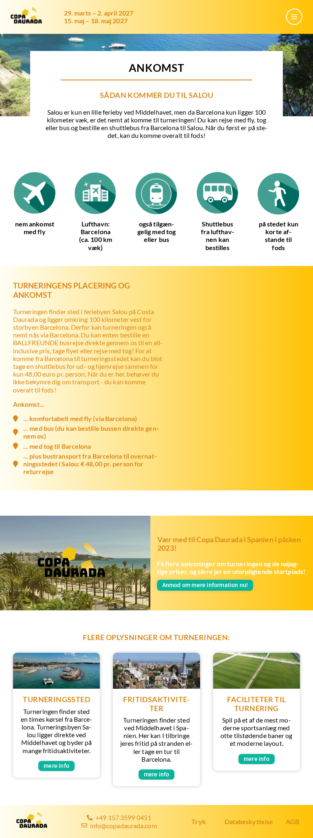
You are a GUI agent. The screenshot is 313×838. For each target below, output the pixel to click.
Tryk (198, 821)
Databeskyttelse (249, 821)
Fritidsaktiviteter (156, 703)
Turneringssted (56, 699)
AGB (292, 821)
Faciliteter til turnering (256, 703)
